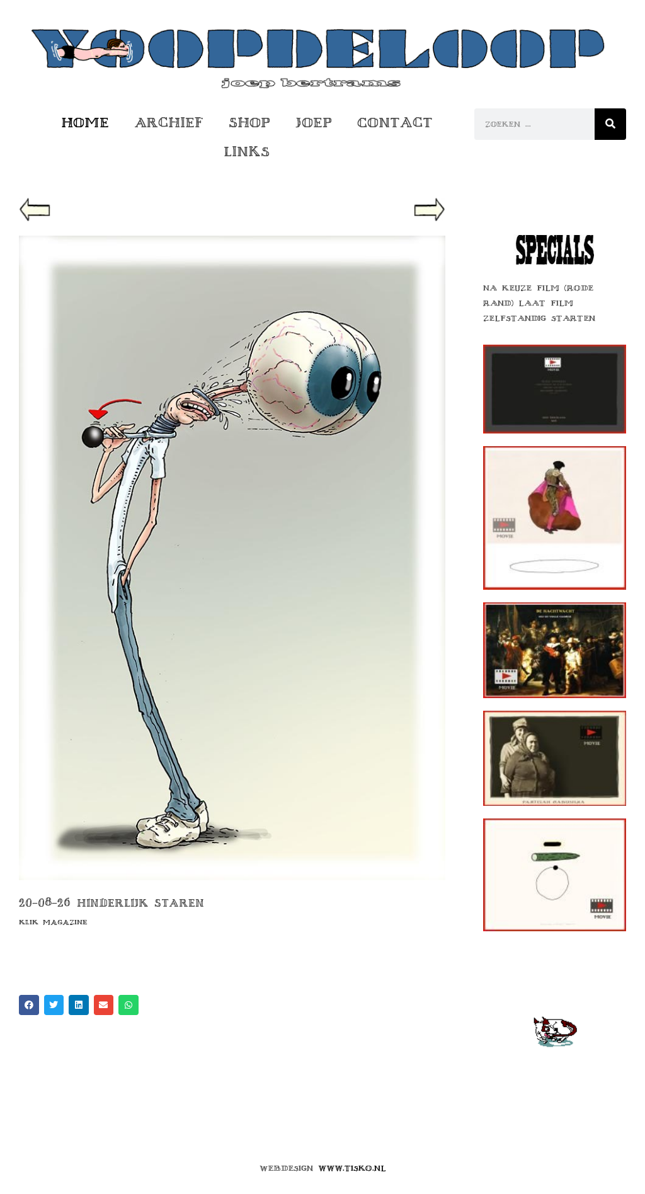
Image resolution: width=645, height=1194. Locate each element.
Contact (395, 122)
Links (247, 151)
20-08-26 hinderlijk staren (111, 903)
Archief (168, 122)
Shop (249, 122)
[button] (34, 213)
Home (85, 122)
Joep (313, 122)
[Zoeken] (610, 124)
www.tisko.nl (352, 1168)
